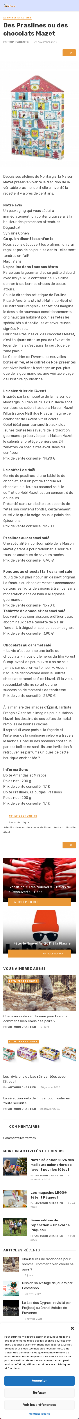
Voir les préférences (39, 1405)
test (7, 832)
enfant (59, 827)
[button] (72, 1328)
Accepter (39, 1381)
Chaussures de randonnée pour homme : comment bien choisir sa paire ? (36, 1018)
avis (13, 822)
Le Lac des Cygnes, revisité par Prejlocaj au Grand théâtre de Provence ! (46, 1308)
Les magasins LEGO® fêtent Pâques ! (49, 1194)
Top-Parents (18, 41)
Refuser (39, 1393)
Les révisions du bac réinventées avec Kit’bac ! (34, 1078)
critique (24, 822)
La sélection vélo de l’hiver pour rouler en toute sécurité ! (36, 1100)
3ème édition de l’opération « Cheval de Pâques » (50, 1225)
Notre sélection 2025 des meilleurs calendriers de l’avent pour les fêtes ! (52, 1165)
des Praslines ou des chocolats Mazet (28, 827)
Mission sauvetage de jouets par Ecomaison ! (47, 1285)
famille (71, 827)
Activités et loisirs (17, 18)
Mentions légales (39, 1413)
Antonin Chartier (22, 1026)
